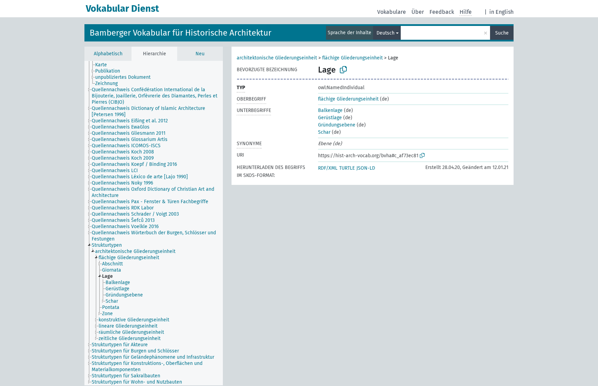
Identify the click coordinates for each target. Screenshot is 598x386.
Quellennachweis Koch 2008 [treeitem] (123, 152)
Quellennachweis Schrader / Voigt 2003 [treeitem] (135, 214)
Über (417, 12)
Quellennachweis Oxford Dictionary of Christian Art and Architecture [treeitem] (153, 192)
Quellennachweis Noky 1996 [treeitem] (122, 183)
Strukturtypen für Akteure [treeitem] (120, 345)
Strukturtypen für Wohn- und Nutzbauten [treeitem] (137, 382)
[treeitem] (104, 65)
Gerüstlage (330, 118)
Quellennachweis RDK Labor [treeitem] (123, 208)
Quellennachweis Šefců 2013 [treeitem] (123, 220)
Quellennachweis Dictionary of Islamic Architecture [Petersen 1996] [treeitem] (148, 111)
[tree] (153, 223)
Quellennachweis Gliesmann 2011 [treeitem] (128, 133)
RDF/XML (327, 168)
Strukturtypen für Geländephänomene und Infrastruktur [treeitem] (153, 357)
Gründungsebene (336, 125)
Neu (200, 54)
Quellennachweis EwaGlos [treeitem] (121, 127)
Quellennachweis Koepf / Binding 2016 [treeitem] (134, 164)
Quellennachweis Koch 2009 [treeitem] (123, 158)
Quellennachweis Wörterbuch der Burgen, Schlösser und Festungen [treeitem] (154, 236)
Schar (324, 132)
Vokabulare (391, 12)
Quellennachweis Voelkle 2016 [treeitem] (125, 226)
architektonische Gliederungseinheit (277, 58)
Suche (502, 33)
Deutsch (386, 33)
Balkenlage (330, 110)
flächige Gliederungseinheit (352, 58)
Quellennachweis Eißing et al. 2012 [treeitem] (130, 121)
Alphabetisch (108, 54)
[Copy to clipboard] (343, 70)
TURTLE (347, 168)
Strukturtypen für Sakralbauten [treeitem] (126, 376)
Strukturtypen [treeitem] (107, 245)
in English (501, 12)
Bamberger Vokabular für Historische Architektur (180, 33)
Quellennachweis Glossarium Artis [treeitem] (129, 139)
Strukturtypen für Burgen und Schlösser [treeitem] (135, 351)
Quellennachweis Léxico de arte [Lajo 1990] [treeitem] (140, 177)
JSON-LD (365, 168)
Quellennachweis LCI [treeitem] (115, 170)
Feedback (441, 12)
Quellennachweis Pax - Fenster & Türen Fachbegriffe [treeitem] (150, 202)
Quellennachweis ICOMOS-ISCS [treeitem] (126, 146)
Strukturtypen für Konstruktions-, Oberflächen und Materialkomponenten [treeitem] (147, 366)
